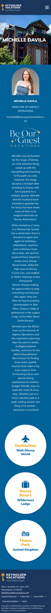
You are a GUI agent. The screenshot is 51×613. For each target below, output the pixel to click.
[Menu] (47, 7)
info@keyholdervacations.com (15, 592)
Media (24, 601)
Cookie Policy (25, 596)
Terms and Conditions (10, 601)
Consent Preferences (8, 596)
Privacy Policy (39, 596)
